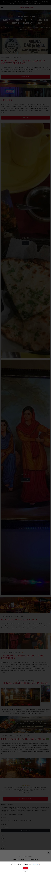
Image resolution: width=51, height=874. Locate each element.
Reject (25, 871)
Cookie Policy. (37, 864)
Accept (25, 868)
